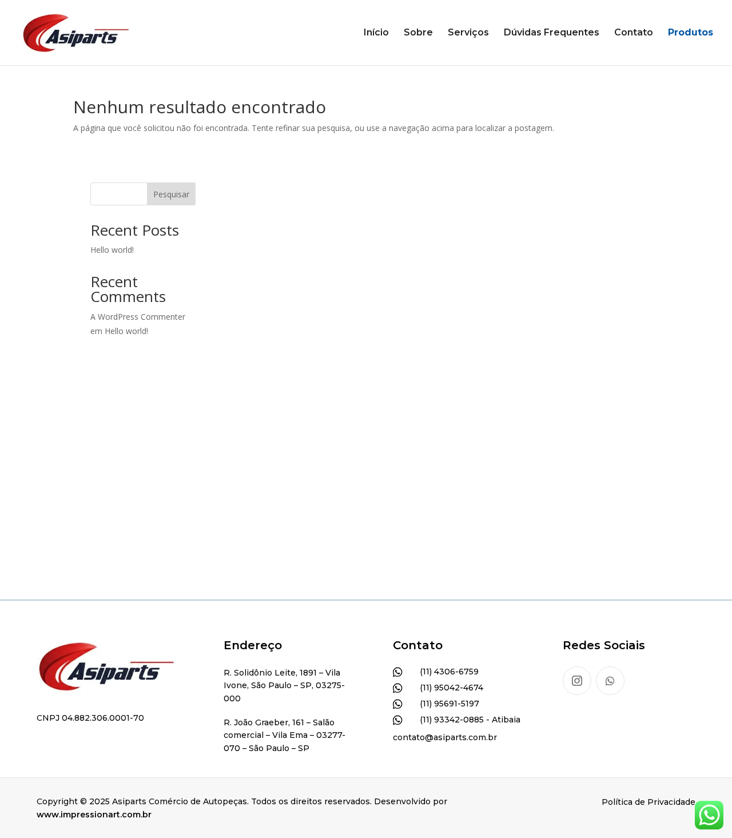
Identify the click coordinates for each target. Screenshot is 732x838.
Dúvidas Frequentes (551, 33)
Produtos (690, 33)
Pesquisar (171, 194)
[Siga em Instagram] (577, 680)
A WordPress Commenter (137, 316)
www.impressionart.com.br (94, 814)
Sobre (418, 33)
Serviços (468, 33)
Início (376, 33)
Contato (633, 33)
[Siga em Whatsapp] (610, 680)
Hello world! (112, 249)
